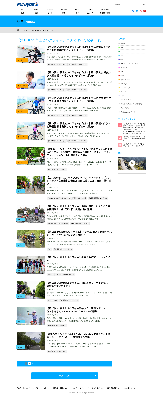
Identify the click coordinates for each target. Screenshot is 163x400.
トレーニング (125, 88)
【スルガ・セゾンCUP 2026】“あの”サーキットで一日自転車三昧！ (134, 145)
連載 (122, 47)
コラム (123, 51)
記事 (22, 11)
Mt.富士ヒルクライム (128, 112)
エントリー (91, 11)
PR (122, 72)
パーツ (77, 11)
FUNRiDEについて (23, 388)
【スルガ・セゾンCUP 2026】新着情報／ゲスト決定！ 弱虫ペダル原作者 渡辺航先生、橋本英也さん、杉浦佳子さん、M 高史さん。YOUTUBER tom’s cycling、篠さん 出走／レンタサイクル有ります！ (134, 128)
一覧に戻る (64, 375)
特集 (122, 59)
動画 (36, 11)
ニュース (124, 92)
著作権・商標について (61, 388)
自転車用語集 (105, 11)
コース (50, 11)
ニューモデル (125, 108)
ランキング (124, 67)
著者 (64, 11)
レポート (124, 96)
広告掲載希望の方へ (114, 388)
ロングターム (125, 84)
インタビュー (125, 80)
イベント (124, 55)
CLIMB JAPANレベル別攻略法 (131, 104)
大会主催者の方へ (98, 388)
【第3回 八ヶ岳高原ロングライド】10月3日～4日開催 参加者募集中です (134, 138)
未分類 (123, 43)
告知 (122, 76)
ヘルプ (74, 388)
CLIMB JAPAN (126, 100)
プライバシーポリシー (42, 388)
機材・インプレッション (129, 64)
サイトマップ (84, 388)
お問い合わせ (131, 388)
